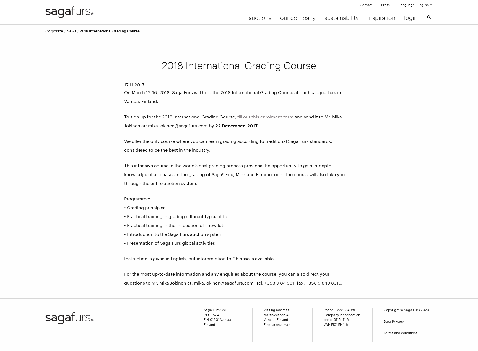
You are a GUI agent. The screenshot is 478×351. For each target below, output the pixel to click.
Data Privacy (394, 321)
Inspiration (381, 17)
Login (410, 17)
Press (385, 5)
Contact (366, 5)
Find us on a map (277, 324)
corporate (54, 31)
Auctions (260, 17)
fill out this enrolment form (265, 116)
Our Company (298, 17)
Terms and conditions (400, 333)
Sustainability (341, 17)
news (71, 31)
